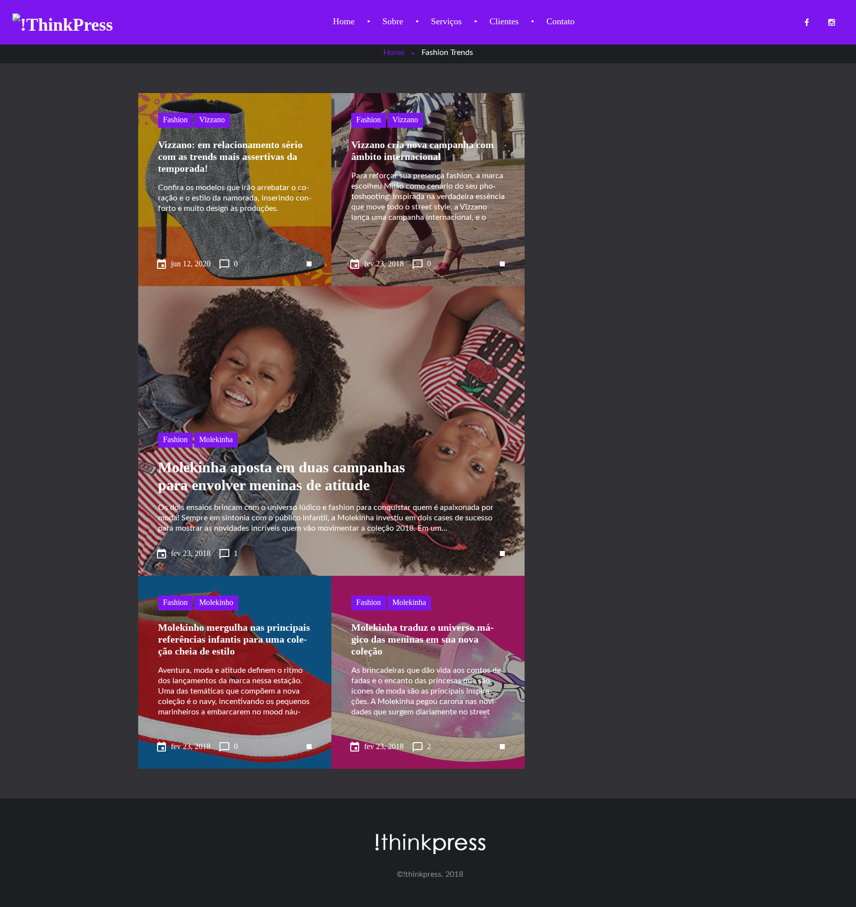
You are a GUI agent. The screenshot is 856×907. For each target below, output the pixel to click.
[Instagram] (831, 22)
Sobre (392, 21)
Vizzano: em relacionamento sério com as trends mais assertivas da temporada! (230, 156)
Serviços (446, 21)
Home (344, 21)
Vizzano (212, 119)
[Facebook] (807, 22)
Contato (560, 21)
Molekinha (216, 439)
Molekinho (216, 602)
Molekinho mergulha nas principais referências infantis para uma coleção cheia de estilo (234, 639)
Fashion (175, 119)
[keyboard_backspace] (299, 254)
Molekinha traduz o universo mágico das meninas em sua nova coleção (422, 639)
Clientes (504, 21)
